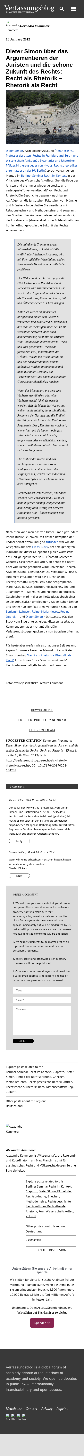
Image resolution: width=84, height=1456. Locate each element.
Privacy (46, 1408)
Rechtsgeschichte (39, 1082)
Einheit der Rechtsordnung (33, 1077)
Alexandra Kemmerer (34, 26)
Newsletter (14, 1408)
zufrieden (52, 542)
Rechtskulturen (62, 1082)
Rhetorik (31, 1087)
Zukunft (11, 1092)
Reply (19, 841)
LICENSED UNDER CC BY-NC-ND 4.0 (42, 720)
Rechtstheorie (15, 1087)
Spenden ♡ (42, 1323)
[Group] (29, 7)
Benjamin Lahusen (18, 611)
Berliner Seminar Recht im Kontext (44, 175)
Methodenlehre (16, 1082)
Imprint (62, 1408)
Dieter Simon (14, 151)
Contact (31, 1408)
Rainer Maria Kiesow (45, 611)
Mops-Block (40, 547)
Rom (41, 1087)
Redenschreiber (17, 852)
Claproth (58, 1072)
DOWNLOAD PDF (42, 710)
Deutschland (14, 1106)
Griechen (58, 1077)
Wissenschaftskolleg (59, 1087)
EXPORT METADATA (42, 730)
